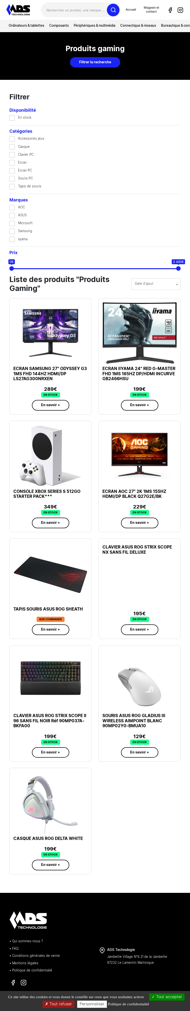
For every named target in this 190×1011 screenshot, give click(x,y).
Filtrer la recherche (95, 62)
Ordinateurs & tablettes (26, 25)
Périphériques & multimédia (94, 25)
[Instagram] (180, 10)
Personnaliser (92, 1004)
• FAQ (14, 948)
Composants (59, 25)
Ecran (22, 162)
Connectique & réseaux (138, 25)
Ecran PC (25, 170)
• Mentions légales (23, 963)
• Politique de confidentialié (30, 970)
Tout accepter (168, 997)
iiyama (22, 239)
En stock (24, 117)
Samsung (25, 231)
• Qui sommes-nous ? (26, 941)
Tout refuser (60, 1004)
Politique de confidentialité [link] (128, 1004)
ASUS (22, 215)
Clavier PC (26, 154)
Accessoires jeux (31, 138)
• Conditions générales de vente (34, 956)
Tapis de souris (29, 186)
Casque (24, 147)
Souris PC (25, 178)
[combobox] (156, 284)
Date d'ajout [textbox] (144, 284)
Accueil (131, 9)
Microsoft (25, 223)
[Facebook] (170, 10)
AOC (21, 207)
